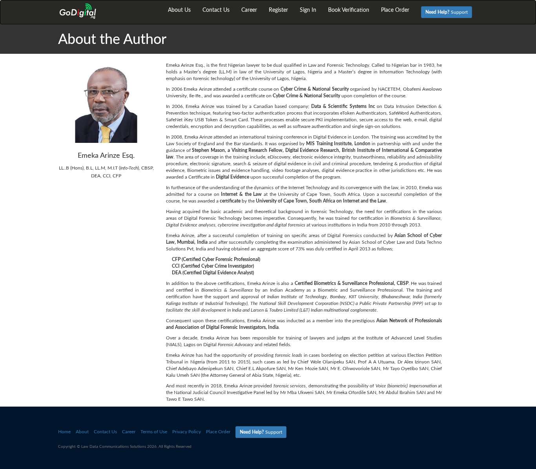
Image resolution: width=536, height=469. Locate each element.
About (82, 431)
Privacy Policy (186, 431)
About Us (179, 10)
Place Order (395, 10)
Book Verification (348, 10)
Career (249, 10)
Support (446, 12)
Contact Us (216, 10)
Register (278, 10)
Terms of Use (153, 431)
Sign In (308, 10)
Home (64, 431)
